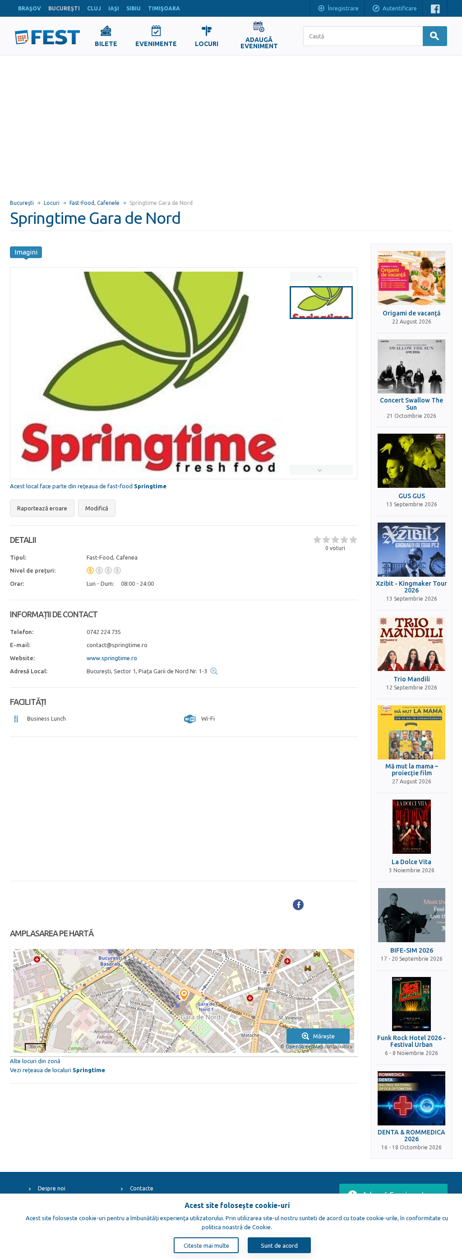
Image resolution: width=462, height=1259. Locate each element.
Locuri (52, 203)
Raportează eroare (42, 508)
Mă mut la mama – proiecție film (411, 770)
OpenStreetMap (304, 1046)
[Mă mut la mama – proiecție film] (411, 732)
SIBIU (133, 8)
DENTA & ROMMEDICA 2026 (411, 1136)
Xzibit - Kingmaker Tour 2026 (411, 587)
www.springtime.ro (112, 658)
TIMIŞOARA (164, 8)
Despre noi (51, 1188)
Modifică (96, 508)
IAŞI (113, 8)
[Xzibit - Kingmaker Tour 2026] (411, 550)
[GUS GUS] (411, 461)
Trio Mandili (411, 679)
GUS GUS (411, 496)
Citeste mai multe (206, 1245)
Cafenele (108, 203)
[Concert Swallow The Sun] (411, 366)
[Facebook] (298, 904)
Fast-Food (81, 203)
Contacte (141, 1188)
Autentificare (400, 8)
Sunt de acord (279, 1245)
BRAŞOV (29, 8)
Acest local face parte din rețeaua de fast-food (88, 486)
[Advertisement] (231, 123)
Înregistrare (343, 8)
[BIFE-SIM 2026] (411, 915)
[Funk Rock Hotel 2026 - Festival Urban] (411, 1004)
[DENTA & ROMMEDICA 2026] (411, 1098)
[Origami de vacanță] (411, 278)
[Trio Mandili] (411, 644)
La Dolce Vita (411, 862)
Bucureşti (22, 203)
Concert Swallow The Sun (411, 404)
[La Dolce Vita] (411, 827)
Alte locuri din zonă (35, 1061)
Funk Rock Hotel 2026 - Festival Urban (411, 1041)
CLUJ (94, 8)
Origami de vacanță (411, 313)
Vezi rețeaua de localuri (57, 1070)
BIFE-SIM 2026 (411, 950)
